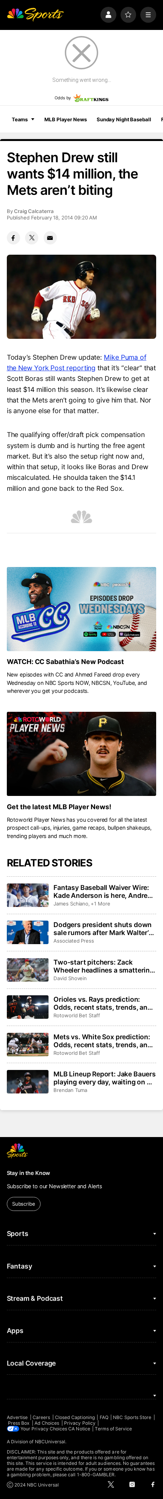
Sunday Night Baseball (124, 119)
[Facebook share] (13, 237)
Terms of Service (113, 1429)
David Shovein (70, 978)
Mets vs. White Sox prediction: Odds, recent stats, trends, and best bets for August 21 (102, 1041)
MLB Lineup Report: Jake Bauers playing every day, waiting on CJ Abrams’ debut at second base (104, 1078)
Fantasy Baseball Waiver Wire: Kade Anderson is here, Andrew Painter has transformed (103, 891)
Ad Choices (47, 1423)
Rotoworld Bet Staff (76, 1015)
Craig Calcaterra (34, 211)
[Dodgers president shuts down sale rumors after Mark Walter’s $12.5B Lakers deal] (28, 932)
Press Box (19, 1423)
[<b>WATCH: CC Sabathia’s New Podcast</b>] (82, 609)
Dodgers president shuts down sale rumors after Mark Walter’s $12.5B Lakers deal (102, 929)
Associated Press (73, 941)
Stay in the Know (28, 1173)
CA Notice (79, 1429)
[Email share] (50, 237)
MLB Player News (65, 119)
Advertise (17, 1417)
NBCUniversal (50, 1441)
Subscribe (23, 1204)
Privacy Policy (80, 1423)
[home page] (35, 15)
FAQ (104, 1417)
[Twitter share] (31, 237)
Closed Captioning (75, 1417)
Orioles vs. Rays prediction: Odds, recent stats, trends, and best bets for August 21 (102, 1003)
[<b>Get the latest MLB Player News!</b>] (82, 754)
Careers (41, 1417)
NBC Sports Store (132, 1417)
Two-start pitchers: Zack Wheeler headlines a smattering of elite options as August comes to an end (103, 966)
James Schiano (70, 904)
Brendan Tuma (70, 1090)
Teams (20, 119)
